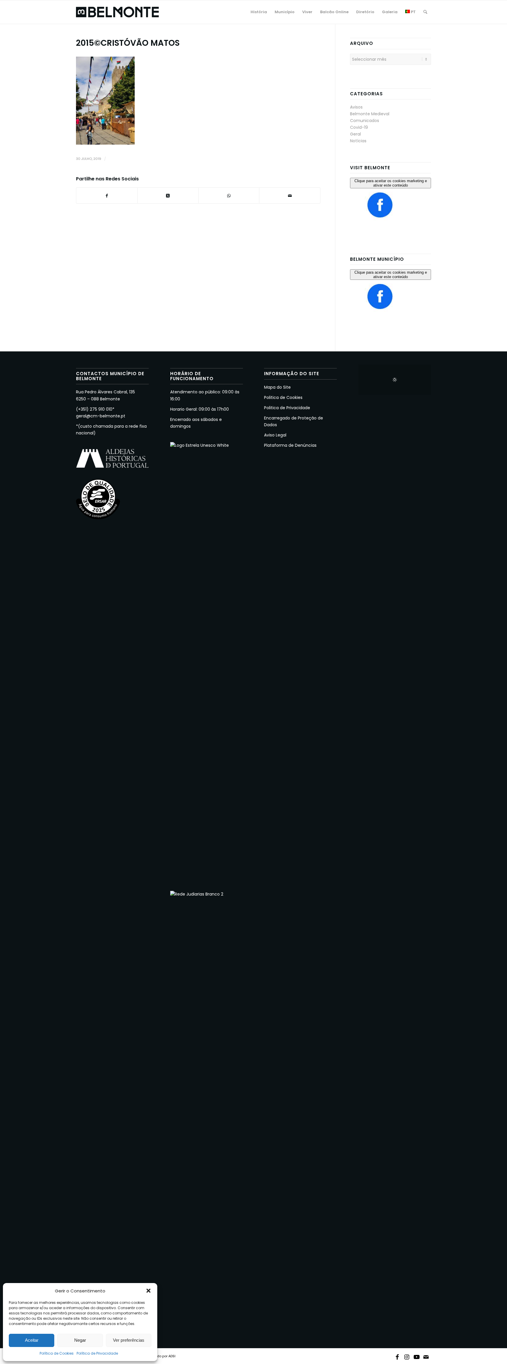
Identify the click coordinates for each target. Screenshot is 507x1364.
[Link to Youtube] (416, 1355)
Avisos (356, 107)
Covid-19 (359, 127)
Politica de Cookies (283, 397)
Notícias (358, 141)
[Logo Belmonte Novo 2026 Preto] (117, 12)
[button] (148, 1291)
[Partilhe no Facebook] (106, 195)
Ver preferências (128, 1340)
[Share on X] (168, 195)
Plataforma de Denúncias (290, 445)
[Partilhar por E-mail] (289, 195)
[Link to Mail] (426, 1355)
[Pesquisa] (425, 12)
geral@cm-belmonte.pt (100, 416)
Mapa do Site (277, 387)
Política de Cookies (57, 1353)
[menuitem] (259, 12)
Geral (355, 134)
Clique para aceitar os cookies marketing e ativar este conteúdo (390, 183)
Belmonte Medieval (369, 114)
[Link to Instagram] (407, 1355)
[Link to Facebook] (397, 1355)
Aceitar (31, 1340)
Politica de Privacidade (287, 408)
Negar (80, 1340)
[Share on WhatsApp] (229, 195)
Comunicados (364, 120)
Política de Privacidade (97, 1353)
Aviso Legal (275, 435)
